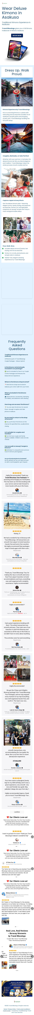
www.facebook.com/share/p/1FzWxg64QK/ (17, 560)
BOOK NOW (17, 36)
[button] (1, 836)
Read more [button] (17, 550)
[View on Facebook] (17, 490)
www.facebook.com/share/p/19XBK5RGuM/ (17, 496)
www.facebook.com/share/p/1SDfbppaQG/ (17, 595)
